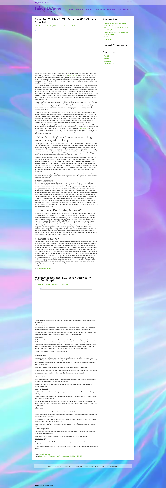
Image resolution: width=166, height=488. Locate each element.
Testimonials (100, 9)
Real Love (107, 37)
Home (71, 9)
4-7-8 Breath (108, 39)
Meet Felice (80, 9)
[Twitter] (131, 3)
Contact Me (127, 9)
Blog (119, 9)
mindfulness (83, 128)
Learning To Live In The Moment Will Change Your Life (65, 20)
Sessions (89, 9)
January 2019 (108, 61)
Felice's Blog (49, 26)
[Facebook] (128, 3)
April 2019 (107, 56)
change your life (73, 75)
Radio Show (111, 9)
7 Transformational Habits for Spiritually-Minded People (63, 279)
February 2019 (108, 58)
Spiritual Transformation (59, 26)
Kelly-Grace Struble (45, 268)
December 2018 (109, 64)
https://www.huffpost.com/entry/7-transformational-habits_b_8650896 (61, 456)
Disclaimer (113, 466)
